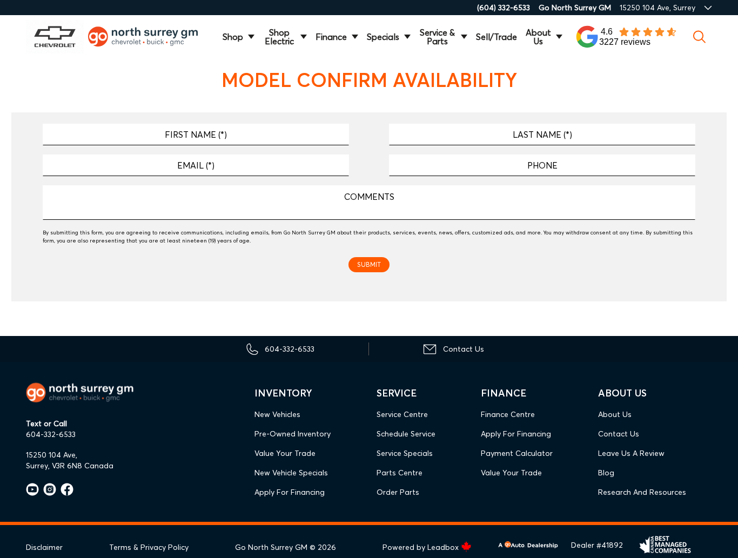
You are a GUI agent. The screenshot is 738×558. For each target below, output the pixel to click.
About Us (538, 36)
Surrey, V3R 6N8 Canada (69, 465)
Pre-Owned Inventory (292, 434)
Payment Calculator (517, 453)
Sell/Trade (496, 36)
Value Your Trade (285, 453)
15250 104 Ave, (51, 455)
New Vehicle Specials (291, 473)
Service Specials (405, 453)
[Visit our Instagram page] (47, 489)
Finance (331, 36)
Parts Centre (399, 473)
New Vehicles (277, 414)
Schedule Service (406, 434)
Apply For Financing (289, 492)
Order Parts (398, 492)
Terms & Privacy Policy (149, 547)
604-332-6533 (51, 434)
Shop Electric (279, 36)
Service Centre (402, 414)
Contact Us (618, 434)
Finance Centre (508, 414)
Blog (606, 473)
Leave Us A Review (631, 453)
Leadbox (444, 547)
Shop (233, 36)
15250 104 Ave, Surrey (657, 7)
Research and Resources (642, 492)
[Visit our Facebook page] (64, 489)
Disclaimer (44, 547)
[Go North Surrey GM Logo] (149, 36)
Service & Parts (437, 36)
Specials (383, 36)
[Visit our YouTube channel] (32, 489)
